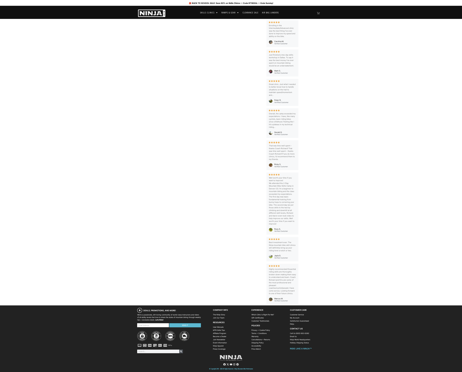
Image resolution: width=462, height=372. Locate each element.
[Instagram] (234, 364)
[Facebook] (224, 364)
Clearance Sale (250, 12)
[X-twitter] (228, 364)
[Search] (181, 351)
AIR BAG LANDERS (270, 12)
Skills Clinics (207, 12)
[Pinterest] (237, 364)
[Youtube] (231, 364)
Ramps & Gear (228, 12)
